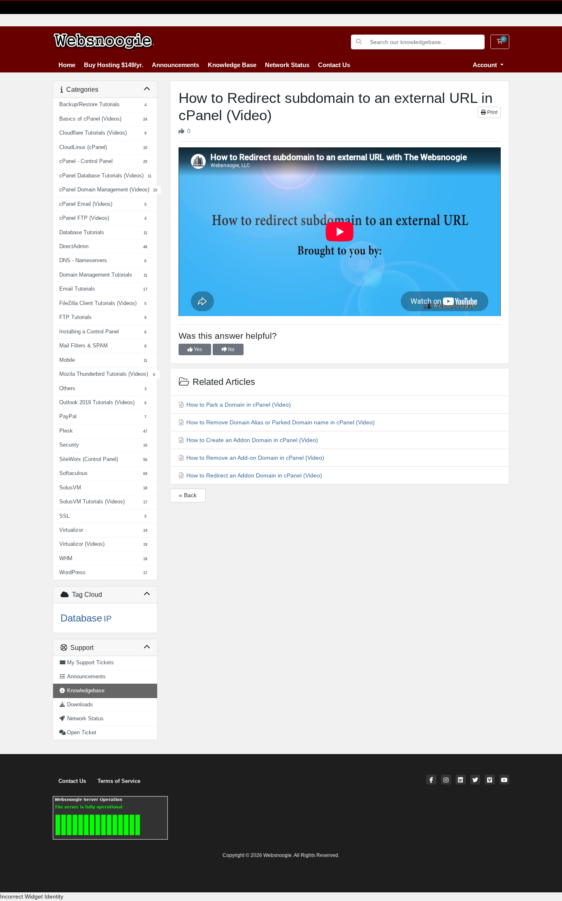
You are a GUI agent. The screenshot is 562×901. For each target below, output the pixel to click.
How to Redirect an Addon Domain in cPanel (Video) (253, 475)
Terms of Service (119, 781)
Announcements (175, 64)
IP (107, 618)
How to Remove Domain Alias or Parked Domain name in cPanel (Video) (280, 422)
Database (81, 618)
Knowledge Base (232, 64)
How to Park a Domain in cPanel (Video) (238, 404)
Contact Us (334, 64)
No (231, 349)
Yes (197, 349)
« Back (188, 495)
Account (486, 64)
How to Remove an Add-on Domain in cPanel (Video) (254, 457)
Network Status (287, 64)
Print (491, 112)
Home (66, 64)
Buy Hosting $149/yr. (113, 64)
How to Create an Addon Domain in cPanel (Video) (251, 440)
